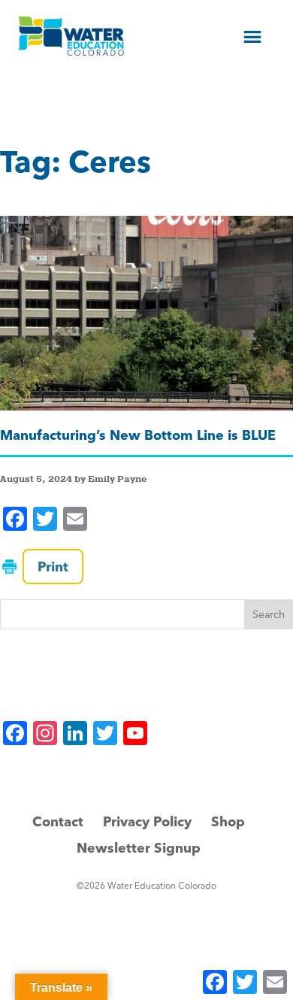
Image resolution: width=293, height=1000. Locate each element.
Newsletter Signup (139, 847)
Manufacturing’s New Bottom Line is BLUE (138, 435)
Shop (228, 821)
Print (53, 566)
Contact (57, 821)
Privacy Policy (147, 821)
